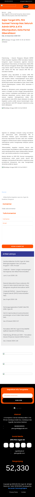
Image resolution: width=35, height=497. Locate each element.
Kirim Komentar (17, 246)
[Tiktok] (29, 445)
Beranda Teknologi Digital (17, 488)
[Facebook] (6, 445)
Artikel (9, 12)
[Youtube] (23, 445)
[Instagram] (17, 445)
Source (4, 192)
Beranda (4, 12)
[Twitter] (11, 445)
